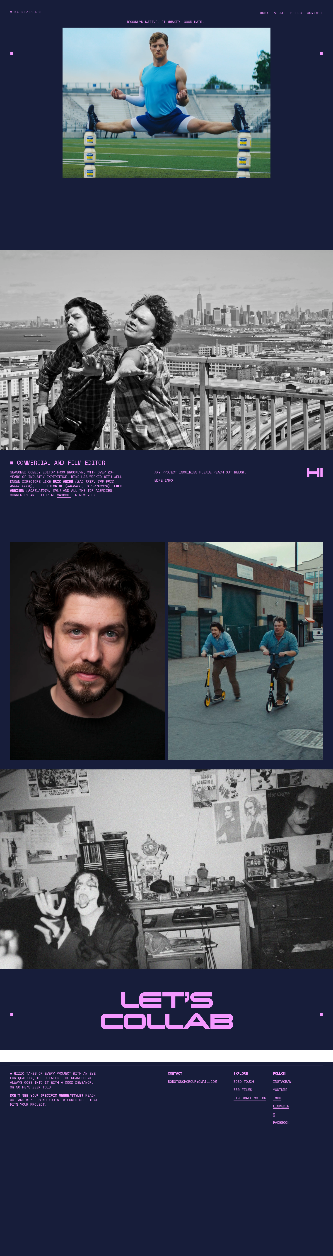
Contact (315, 12)
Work (264, 12)
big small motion (250, 1098)
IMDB (277, 1098)
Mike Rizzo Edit (27, 12)
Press (296, 12)
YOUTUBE (280, 1090)
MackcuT (64, 495)
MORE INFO (163, 480)
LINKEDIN (281, 1106)
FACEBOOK (281, 1122)
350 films (243, 1090)
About (279, 12)
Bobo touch (244, 1081)
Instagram (282, 1081)
